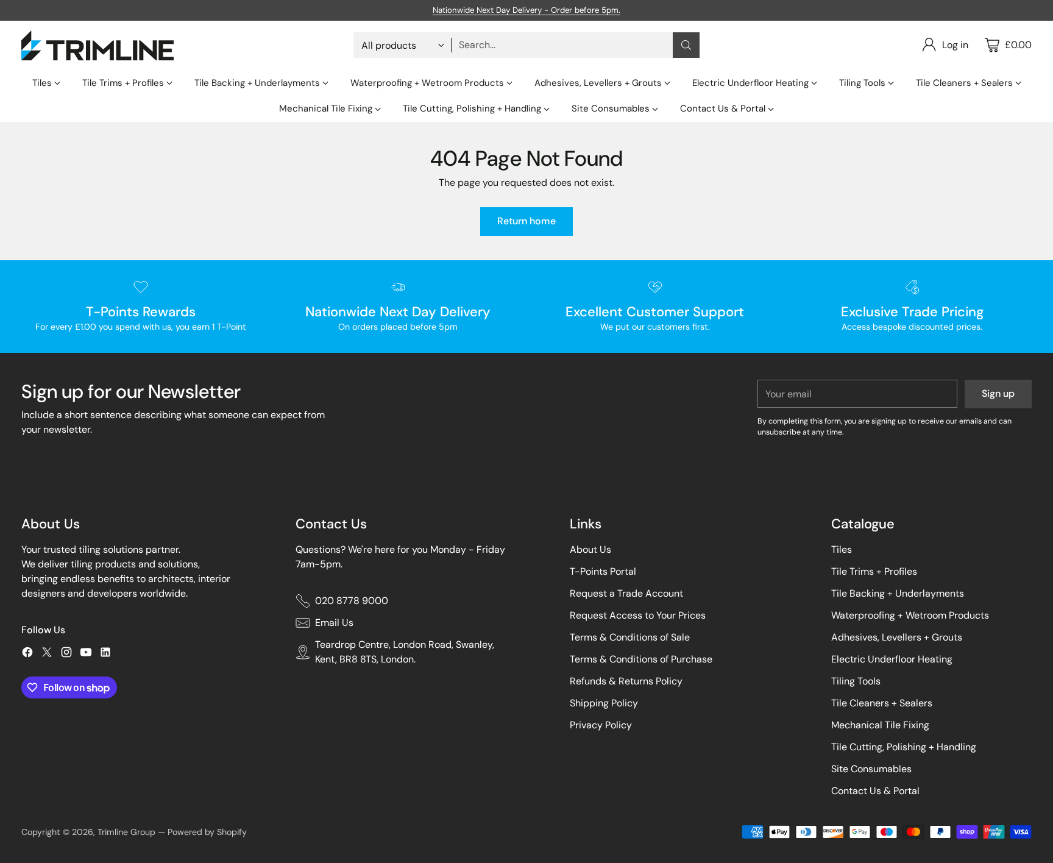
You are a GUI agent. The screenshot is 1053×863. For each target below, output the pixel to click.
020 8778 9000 (351, 600)
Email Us (334, 622)
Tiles (841, 549)
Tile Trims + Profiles (874, 571)
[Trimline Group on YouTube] (86, 654)
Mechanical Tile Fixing (880, 725)
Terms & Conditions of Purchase (641, 659)
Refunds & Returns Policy (626, 681)
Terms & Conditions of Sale (630, 637)
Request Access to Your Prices (638, 615)
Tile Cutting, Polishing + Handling (903, 746)
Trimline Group (126, 831)
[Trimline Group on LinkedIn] (105, 654)
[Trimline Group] (97, 45)
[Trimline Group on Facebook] (27, 654)
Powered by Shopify (207, 831)
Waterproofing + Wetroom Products (910, 615)
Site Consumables (871, 768)
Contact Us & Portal (875, 790)
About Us (590, 549)
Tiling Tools (856, 681)
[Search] (686, 45)
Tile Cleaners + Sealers (881, 703)
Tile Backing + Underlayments (897, 593)
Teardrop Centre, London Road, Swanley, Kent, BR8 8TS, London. (404, 652)
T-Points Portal (603, 571)
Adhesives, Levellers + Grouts (896, 637)
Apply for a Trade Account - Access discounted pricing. (526, 9)
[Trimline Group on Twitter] (47, 654)
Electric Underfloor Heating (891, 659)
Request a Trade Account (626, 593)
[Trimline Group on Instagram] (66, 654)
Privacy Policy (601, 725)
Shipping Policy (604, 703)
